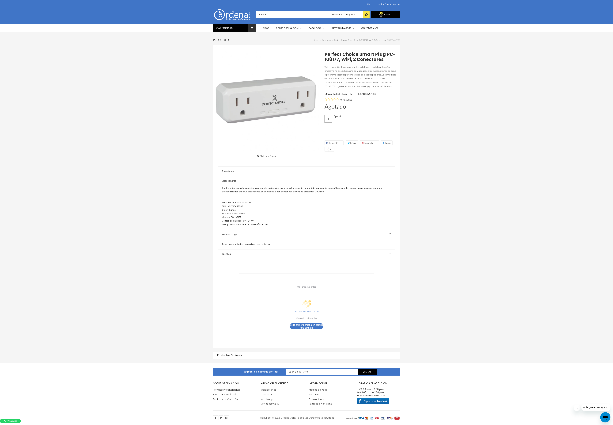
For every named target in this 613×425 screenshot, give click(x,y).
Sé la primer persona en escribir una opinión (306, 326)
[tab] (306, 171)
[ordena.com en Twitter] (221, 417)
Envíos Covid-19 (270, 403)
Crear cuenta (391, 4)
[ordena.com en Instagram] (226, 417)
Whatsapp (267, 399)
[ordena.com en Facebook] (215, 417)
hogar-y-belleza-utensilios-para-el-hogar (249, 244)
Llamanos (266, 394)
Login (380, 4)
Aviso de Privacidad (224, 394)
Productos (222, 40)
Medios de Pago (318, 389)
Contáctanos (268, 389)
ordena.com (288, 417)
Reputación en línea (320, 403)
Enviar (367, 371)
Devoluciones (316, 399)
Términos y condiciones (226, 389)
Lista (369, 4)
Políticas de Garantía (225, 399)
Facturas (314, 394)
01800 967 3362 (377, 395)
